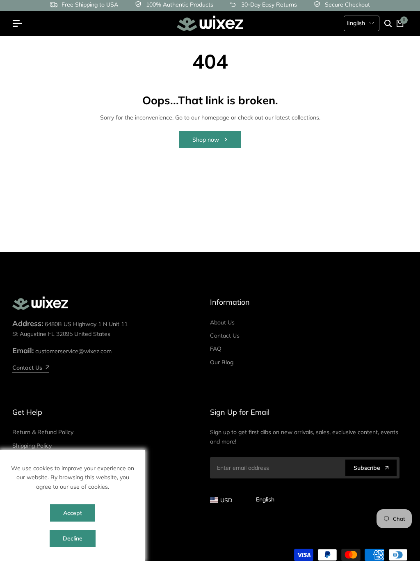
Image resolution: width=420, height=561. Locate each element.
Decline (72, 538)
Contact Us (225, 335)
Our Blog (221, 362)
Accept (72, 513)
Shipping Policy (32, 445)
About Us (222, 322)
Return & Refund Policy (42, 432)
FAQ (215, 348)
